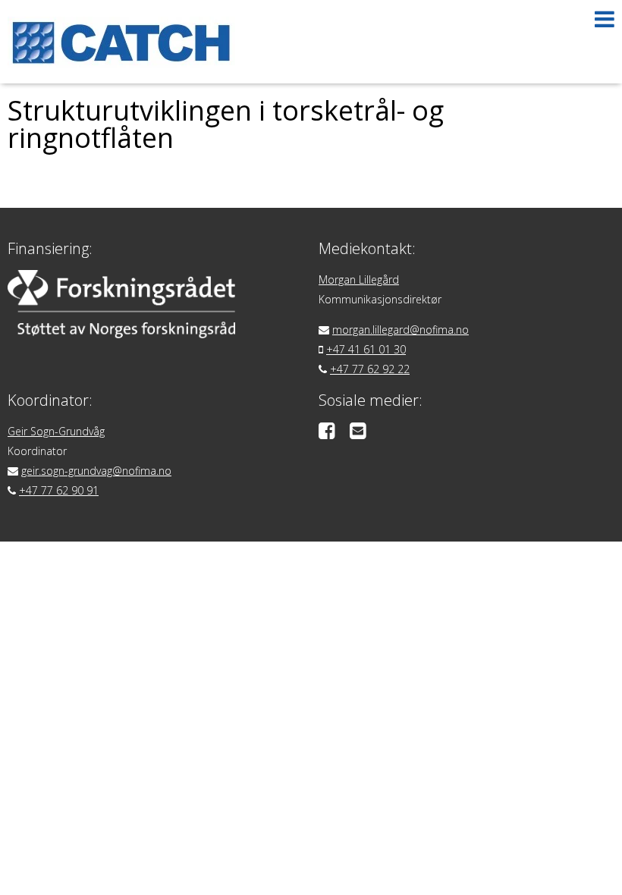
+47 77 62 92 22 (370, 369)
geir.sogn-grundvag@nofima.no (96, 470)
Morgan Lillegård (359, 279)
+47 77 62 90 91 (59, 490)
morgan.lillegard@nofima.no (400, 329)
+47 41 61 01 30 (366, 349)
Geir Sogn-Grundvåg (56, 431)
